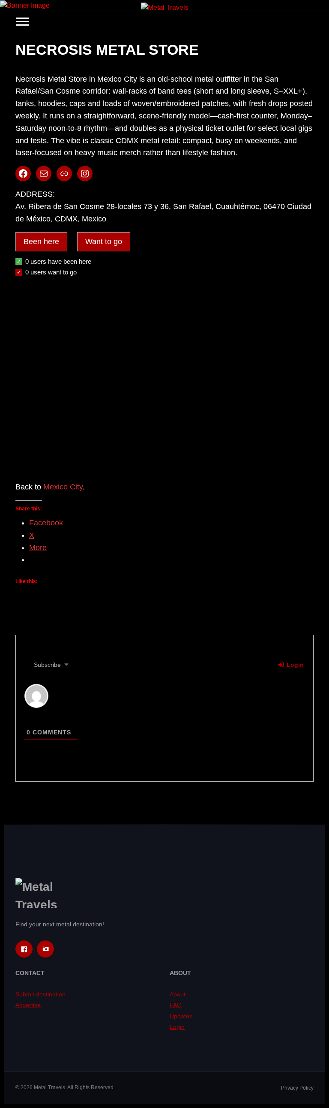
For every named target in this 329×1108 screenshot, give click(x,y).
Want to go (103, 241)
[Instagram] (45, 949)
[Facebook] (24, 949)
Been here (41, 241)
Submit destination (40, 994)
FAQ (176, 1005)
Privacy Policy (297, 1088)
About (177, 994)
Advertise (28, 1005)
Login (294, 664)
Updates (181, 1016)
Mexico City (63, 487)
